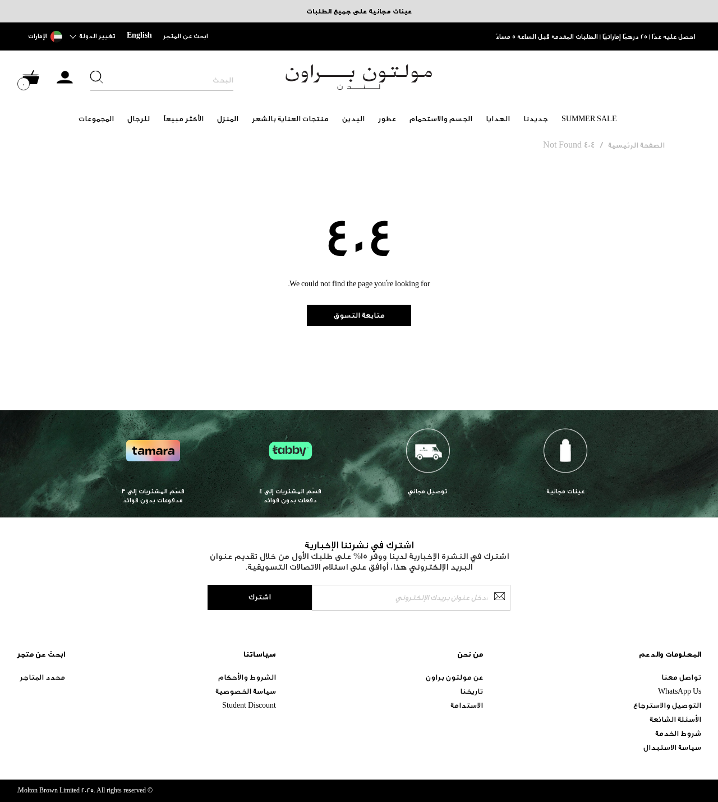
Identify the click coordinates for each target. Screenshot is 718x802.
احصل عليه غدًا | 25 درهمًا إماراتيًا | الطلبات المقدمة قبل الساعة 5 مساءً (596, 36)
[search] (161, 80)
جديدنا (535, 118)
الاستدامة (466, 705)
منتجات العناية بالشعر (290, 118)
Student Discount (249, 705)
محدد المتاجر (42, 677)
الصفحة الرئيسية (636, 145)
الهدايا (498, 118)
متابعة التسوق (359, 315)
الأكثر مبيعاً (183, 118)
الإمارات (38, 36)
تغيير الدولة (97, 36)
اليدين (353, 118)
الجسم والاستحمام (440, 118)
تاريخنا (471, 691)
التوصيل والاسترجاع (667, 705)
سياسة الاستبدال (672, 747)
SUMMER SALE (589, 118)
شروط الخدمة (678, 733)
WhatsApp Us (679, 691)
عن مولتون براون (454, 677)
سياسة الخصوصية (245, 691)
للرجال (138, 118)
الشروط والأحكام (247, 677)
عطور (387, 118)
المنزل (227, 118)
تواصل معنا (681, 677)
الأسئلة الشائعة (675, 719)
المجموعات (96, 118)
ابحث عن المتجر (185, 36)
